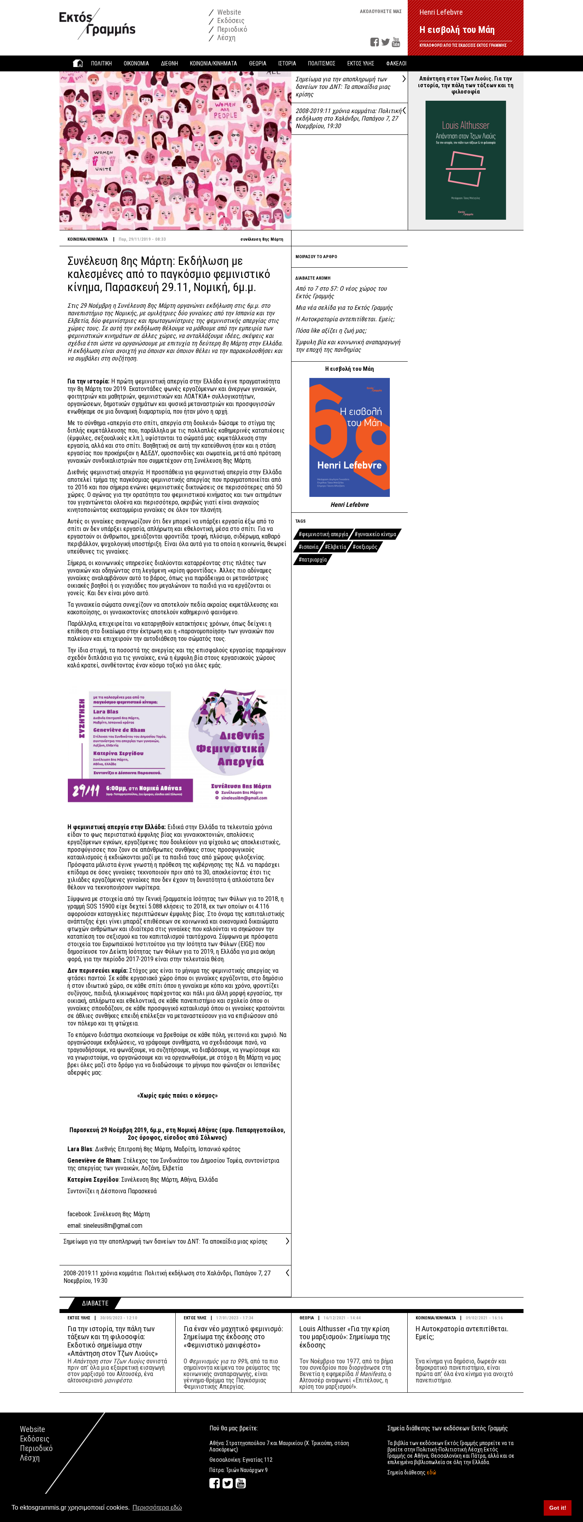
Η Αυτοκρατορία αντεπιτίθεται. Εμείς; (344, 319)
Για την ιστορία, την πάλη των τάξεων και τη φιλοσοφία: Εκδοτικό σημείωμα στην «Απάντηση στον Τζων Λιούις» (112, 1341)
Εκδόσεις (230, 20)
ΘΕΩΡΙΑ (306, 1318)
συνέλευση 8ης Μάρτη (261, 239)
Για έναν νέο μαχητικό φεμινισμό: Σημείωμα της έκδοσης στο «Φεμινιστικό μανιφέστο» (233, 1337)
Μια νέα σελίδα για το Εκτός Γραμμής (344, 307)
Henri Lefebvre (349, 504)
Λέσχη (226, 37)
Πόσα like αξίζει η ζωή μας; (330, 330)
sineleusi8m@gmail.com (112, 1225)
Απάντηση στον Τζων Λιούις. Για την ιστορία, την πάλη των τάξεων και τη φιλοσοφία (466, 85)
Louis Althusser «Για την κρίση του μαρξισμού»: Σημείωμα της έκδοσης (344, 1337)
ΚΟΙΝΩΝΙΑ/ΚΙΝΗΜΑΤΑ (436, 1318)
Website (228, 12)
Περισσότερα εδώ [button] (157, 1507)
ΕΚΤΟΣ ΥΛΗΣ (78, 1318)
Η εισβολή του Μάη (457, 29)
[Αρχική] (97, 19)
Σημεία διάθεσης (411, 1472)
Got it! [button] (557, 1508)
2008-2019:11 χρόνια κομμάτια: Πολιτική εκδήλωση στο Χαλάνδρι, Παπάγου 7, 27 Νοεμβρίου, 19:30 (348, 118)
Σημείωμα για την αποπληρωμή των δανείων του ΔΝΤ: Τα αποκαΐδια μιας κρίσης (342, 86)
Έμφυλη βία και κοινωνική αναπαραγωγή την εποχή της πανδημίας (347, 345)
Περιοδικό (231, 29)
